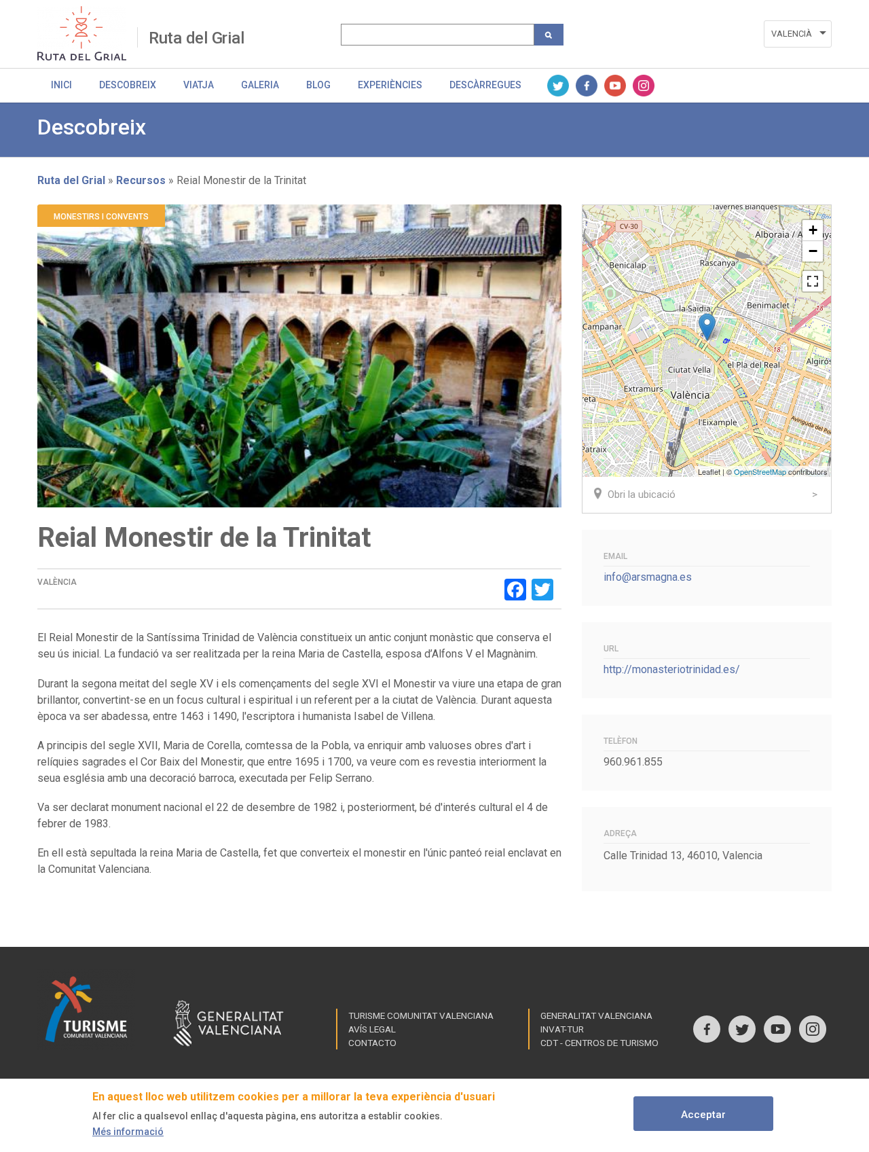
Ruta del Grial (196, 38)
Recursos (141, 180)
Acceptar (703, 1115)
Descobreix (127, 84)
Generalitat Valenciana (596, 1015)
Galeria (260, 84)
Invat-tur (562, 1029)
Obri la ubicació (642, 494)
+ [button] (813, 229)
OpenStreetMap (760, 471)
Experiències (390, 84)
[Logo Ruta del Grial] (87, 33)
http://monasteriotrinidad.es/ (672, 669)
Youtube (615, 85)
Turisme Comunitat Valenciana (421, 1015)
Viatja (198, 84)
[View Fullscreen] (812, 281)
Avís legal (372, 1029)
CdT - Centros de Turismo (599, 1042)
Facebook (586, 85)
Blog (318, 84)
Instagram (643, 85)
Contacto (372, 1042)
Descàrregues (485, 84)
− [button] (813, 250)
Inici (61, 84)
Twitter (558, 85)
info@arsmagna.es (648, 577)
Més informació (128, 1131)
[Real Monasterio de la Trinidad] (707, 327)
